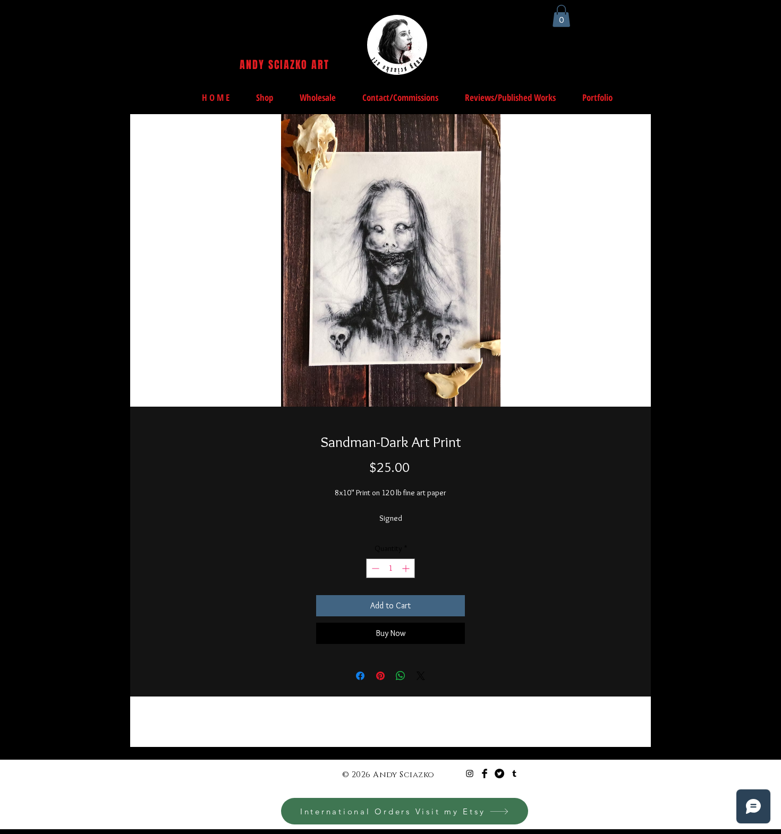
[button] (561, 16)
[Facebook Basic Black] (484, 773)
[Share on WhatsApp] (400, 675)
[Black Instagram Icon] (469, 773)
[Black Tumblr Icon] (514, 773)
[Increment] (406, 568)
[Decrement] (374, 568)
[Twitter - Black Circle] (499, 773)
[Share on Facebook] (360, 675)
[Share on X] (420, 675)
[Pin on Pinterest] (380, 675)
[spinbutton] (390, 568)
